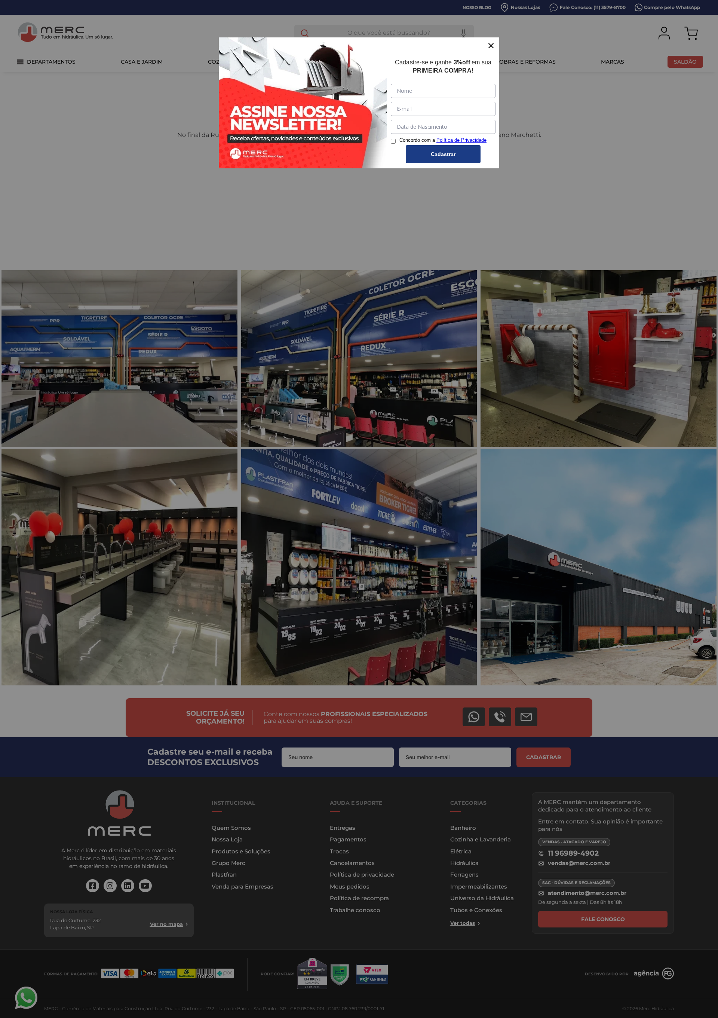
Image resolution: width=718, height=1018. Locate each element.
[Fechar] (491, 45)
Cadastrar (443, 154)
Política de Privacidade (461, 140)
